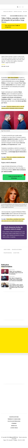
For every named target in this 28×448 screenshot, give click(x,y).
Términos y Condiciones (14, 419)
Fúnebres (14, 423)
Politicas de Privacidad (14, 421)
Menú (26, 7)
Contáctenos (14, 427)
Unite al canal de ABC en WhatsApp (15, 177)
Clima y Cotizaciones (15, 7)
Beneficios (14, 425)
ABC (4, 6)
